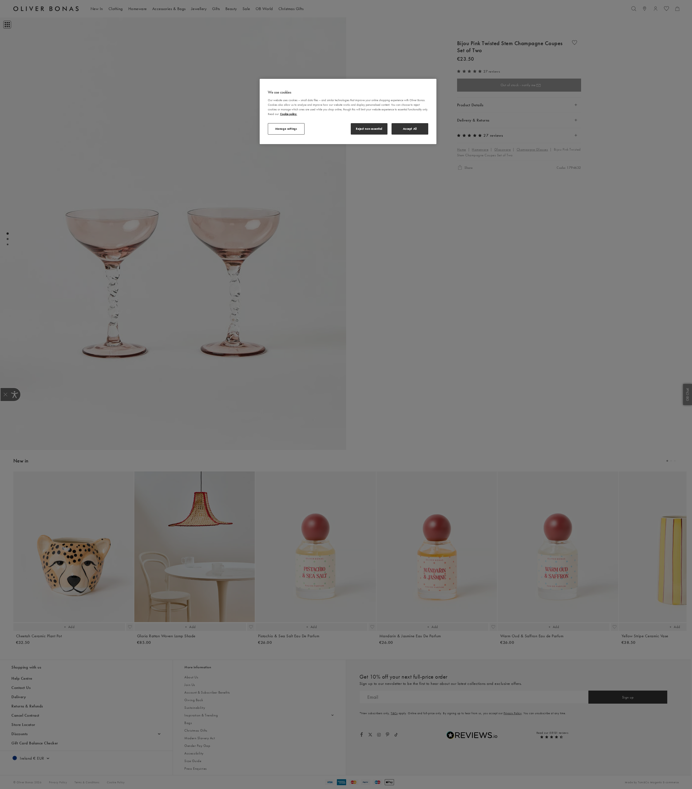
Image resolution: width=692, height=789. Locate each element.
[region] (348, 111)
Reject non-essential (369, 129)
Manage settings (286, 129)
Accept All (410, 129)
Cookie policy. (288, 114)
